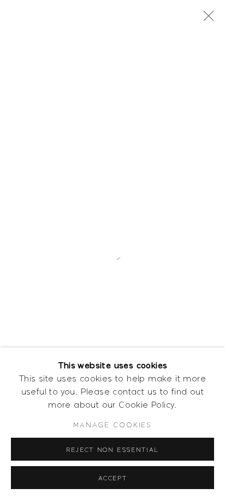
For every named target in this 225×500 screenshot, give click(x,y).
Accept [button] (112, 477)
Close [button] (206, 19)
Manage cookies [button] (112, 424)
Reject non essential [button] (112, 449)
